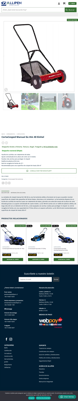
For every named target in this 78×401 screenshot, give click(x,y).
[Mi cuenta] (59, 3)
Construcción (8, 356)
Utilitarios (7, 367)
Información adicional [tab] (18, 192)
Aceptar (31, 398)
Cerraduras (8, 353)
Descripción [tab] (5, 192)
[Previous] (7, 56)
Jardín (6, 362)
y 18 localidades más (50, 147)
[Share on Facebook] (6, 183)
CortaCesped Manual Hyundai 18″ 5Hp (13, 248)
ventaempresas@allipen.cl (12, 303)
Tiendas (41, 372)
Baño (6, 348)
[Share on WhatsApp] (3, 183)
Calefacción (8, 350)
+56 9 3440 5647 (9, 328)
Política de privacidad (43, 398)
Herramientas (10, 134)
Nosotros (42, 369)
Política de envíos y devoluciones (49, 358)
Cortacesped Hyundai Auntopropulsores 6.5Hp (61, 249)
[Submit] (71, 9)
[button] (64, 3)
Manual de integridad (46, 381)
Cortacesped (21, 134)
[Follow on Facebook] (6, 339)
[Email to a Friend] (9, 183)
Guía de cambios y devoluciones (49, 355)
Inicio (3, 134)
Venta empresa (44, 378)
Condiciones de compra (46, 351)
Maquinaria (8, 365)
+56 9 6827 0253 (9, 296)
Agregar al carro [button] (13, 259)
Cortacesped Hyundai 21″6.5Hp (37, 248)
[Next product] (3, 142)
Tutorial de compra (45, 348)
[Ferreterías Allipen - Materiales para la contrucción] (11, 3)
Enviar (56, 279)
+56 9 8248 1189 (9, 305)
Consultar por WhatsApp (41, 171)
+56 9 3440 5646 (9, 315)
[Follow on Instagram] (10, 339)
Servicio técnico (44, 375)
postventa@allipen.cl (11, 294)
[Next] (70, 56)
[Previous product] (6, 142)
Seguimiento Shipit (45, 361)
